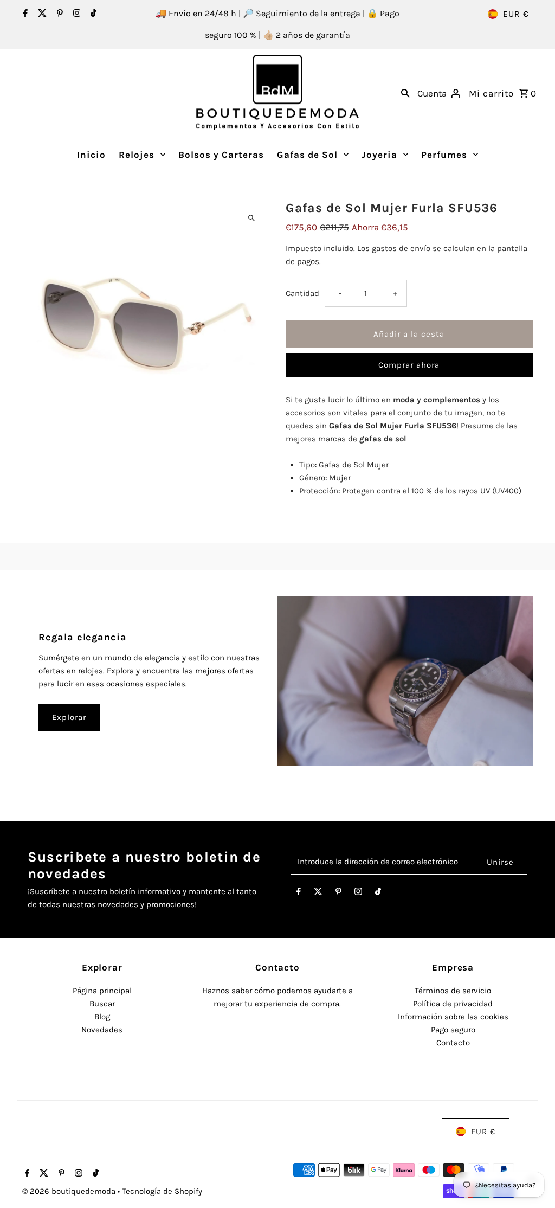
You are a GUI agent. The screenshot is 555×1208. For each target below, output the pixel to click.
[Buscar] (405, 92)
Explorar (69, 717)
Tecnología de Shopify (162, 1191)
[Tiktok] (92, 14)
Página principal (102, 990)
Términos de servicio (453, 990)
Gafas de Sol (307, 154)
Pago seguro (453, 1029)
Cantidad (302, 293)
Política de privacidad (453, 1003)
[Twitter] (41, 14)
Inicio (91, 154)
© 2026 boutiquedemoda (70, 1191)
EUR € (516, 14)
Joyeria (379, 154)
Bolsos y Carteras (221, 154)
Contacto (453, 1043)
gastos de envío (401, 248)
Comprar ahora (409, 365)
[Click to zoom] (252, 218)
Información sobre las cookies (453, 1016)
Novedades (101, 1029)
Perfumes (444, 154)
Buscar (102, 1003)
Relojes (136, 154)
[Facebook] (24, 14)
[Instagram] (75, 14)
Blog (102, 1016)
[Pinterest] (58, 14)
